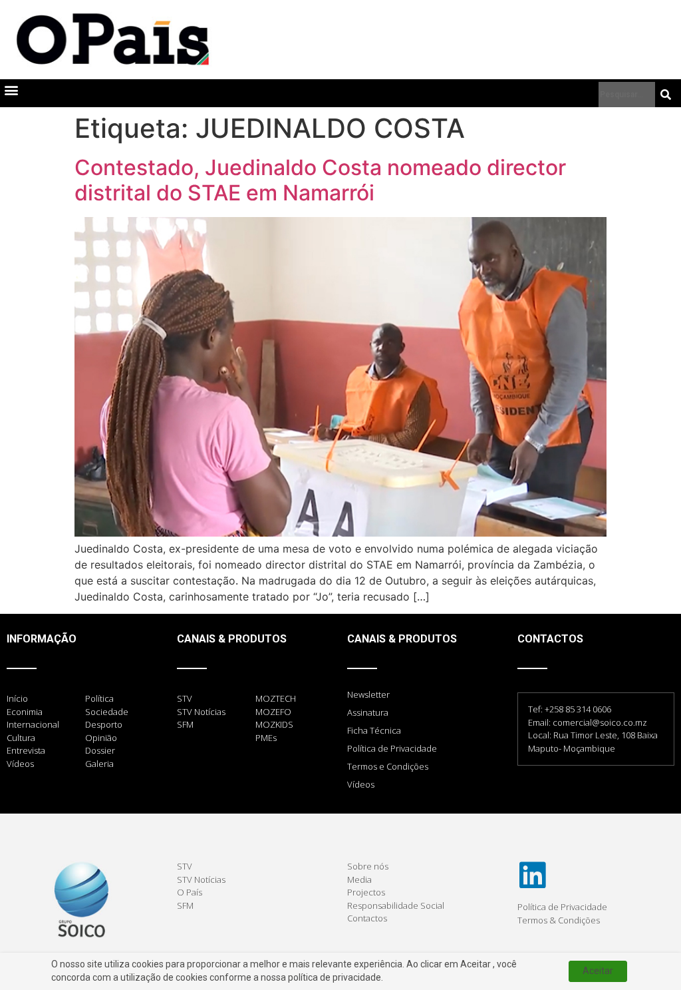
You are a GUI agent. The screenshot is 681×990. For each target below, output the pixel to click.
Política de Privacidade (392, 748)
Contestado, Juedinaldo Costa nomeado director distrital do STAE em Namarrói (320, 180)
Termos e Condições (387, 766)
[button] (11, 90)
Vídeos (360, 784)
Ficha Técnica (374, 730)
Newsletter (368, 694)
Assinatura (367, 712)
